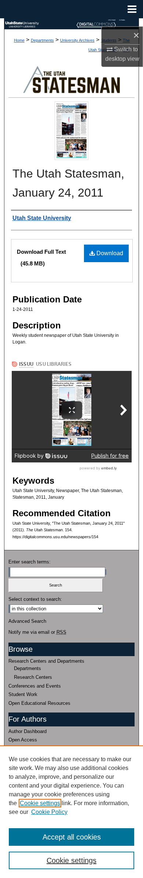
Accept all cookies (72, 837)
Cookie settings (40, 803)
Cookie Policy (49, 812)
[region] (71, 811)
